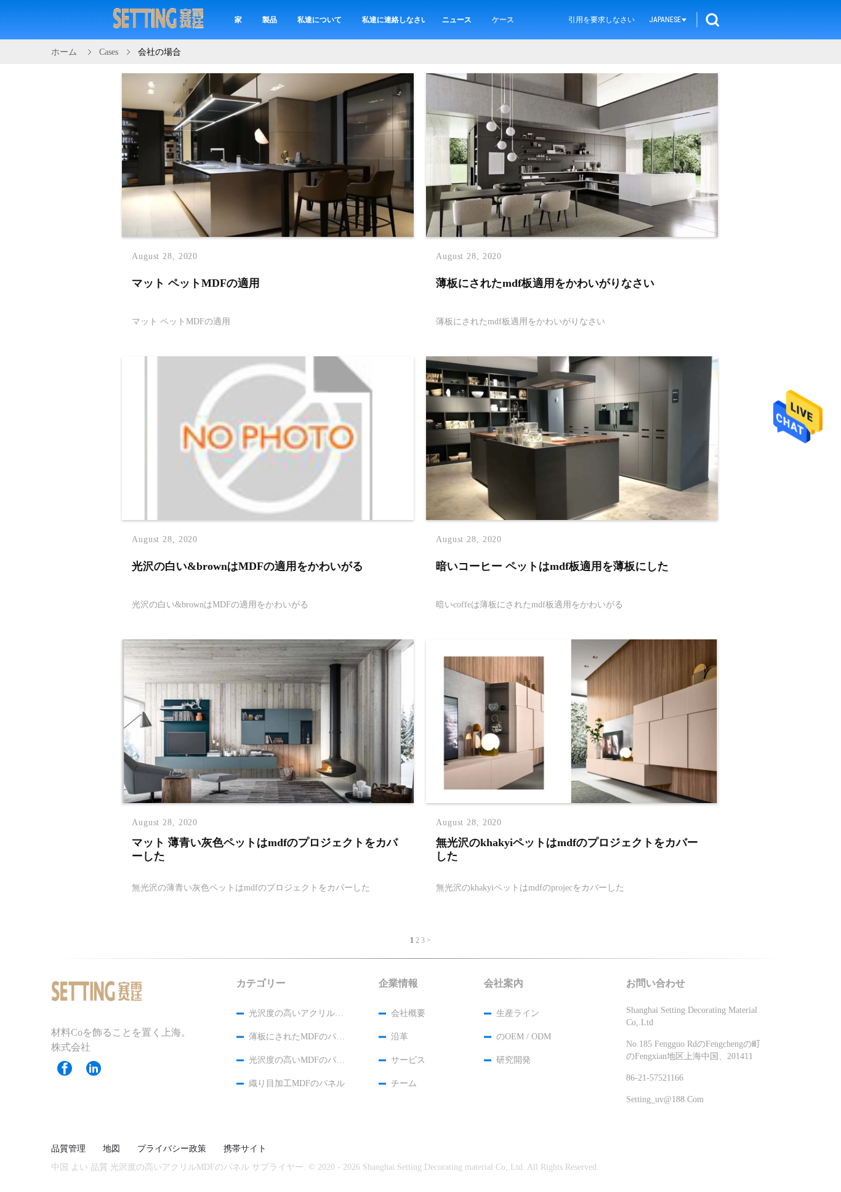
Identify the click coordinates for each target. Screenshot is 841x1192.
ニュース (457, 19)
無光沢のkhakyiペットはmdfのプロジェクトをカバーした (567, 849)
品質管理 (68, 1149)
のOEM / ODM (523, 1036)
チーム (404, 1083)
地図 (111, 1149)
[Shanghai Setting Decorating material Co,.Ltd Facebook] (70, 1068)
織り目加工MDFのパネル (297, 1083)
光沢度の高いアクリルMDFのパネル (297, 1013)
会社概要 (408, 1013)
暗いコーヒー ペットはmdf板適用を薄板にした (552, 566)
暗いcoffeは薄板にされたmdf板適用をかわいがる (529, 604)
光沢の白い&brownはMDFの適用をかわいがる (247, 566)
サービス (408, 1060)
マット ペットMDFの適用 (196, 283)
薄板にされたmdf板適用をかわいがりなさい (545, 283)
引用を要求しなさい (601, 19)
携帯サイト (245, 1149)
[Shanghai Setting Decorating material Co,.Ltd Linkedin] (99, 1068)
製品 (269, 19)
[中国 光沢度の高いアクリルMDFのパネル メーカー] (159, 19)
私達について (319, 19)
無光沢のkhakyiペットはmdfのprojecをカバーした (530, 887)
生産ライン (517, 1013)
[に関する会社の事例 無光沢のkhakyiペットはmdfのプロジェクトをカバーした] (572, 800)
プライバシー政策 (171, 1149)
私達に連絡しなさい (393, 19)
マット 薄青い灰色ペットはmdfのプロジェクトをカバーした (265, 849)
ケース (503, 19)
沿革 (399, 1036)
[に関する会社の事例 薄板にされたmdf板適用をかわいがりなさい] (572, 234)
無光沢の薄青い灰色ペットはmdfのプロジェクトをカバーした (251, 887)
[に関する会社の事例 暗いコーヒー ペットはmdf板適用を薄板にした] (572, 517)
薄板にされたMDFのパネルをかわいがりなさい (297, 1036)
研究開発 (513, 1060)
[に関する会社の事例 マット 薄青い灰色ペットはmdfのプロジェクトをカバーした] (268, 800)
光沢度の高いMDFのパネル (297, 1060)
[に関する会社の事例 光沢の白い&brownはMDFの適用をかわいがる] (268, 517)
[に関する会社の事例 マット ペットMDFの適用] (268, 234)
